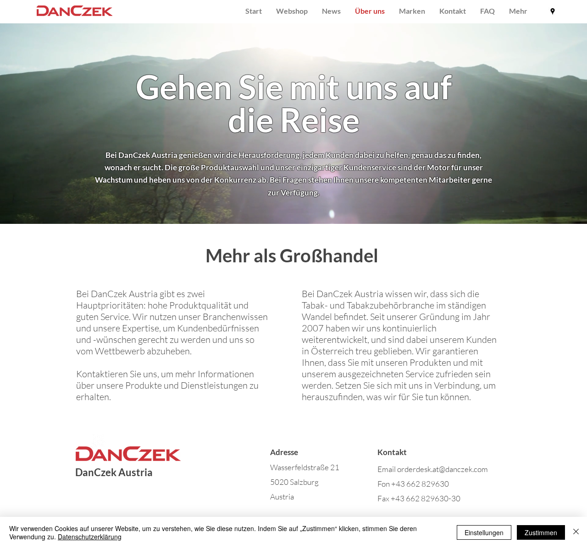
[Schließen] (575, 532)
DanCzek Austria (114, 472)
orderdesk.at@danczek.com (442, 469)
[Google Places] (552, 11)
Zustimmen (541, 532)
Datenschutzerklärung (90, 536)
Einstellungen (484, 532)
